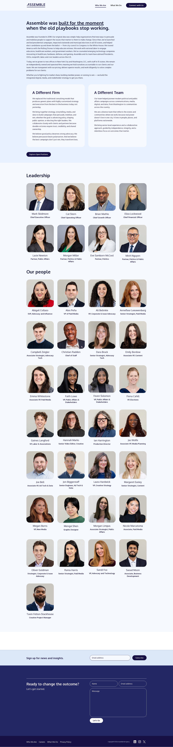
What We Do (116, 5)
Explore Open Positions (38, 154)
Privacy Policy (65, 742)
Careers (42, 742)
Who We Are (100, 5)
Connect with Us (136, 5)
